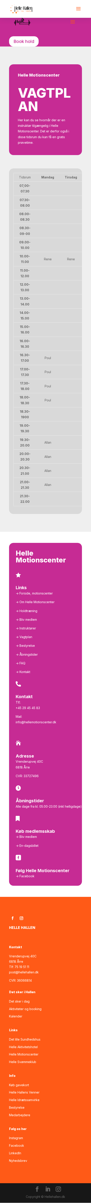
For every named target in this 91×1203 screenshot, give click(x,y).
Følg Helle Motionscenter (42, 870)
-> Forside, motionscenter (34, 593)
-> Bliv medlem (26, 619)
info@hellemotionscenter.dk (36, 722)
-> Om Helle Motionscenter (35, 602)
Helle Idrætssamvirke (24, 1100)
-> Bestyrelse (25, 645)
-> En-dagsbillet (27, 845)
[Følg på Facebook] (12, 918)
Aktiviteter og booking (25, 1009)
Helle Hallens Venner (24, 1092)
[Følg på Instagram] (21, 918)
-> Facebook (25, 876)
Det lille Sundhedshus (24, 1039)
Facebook (16, 1145)
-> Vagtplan (24, 637)
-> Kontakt (23, 672)
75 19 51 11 (22, 967)
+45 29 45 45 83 (28, 708)
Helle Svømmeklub (22, 1062)
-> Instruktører (26, 628)
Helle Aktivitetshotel (23, 1047)
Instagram (16, 1138)
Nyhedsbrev (18, 1161)
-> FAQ (20, 663)
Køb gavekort (19, 1085)
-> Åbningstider (27, 654)
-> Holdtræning (26, 611)
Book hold (23, 41)
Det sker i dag (19, 1001)
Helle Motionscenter (23, 1054)
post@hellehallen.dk (24, 972)
